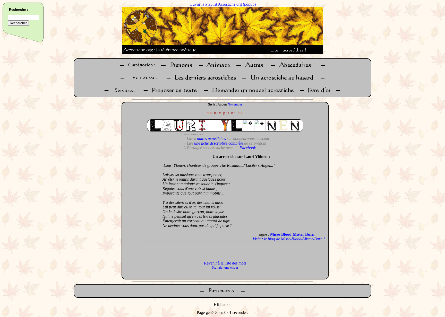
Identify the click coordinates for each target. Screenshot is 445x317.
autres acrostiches (211, 138)
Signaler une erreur (225, 267)
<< (209, 113)
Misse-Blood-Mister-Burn (292, 234)
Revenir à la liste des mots (225, 263)
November (235, 104)
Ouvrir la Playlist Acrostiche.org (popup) (223, 4)
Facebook (247, 148)
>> (240, 113)
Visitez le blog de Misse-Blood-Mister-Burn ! (289, 239)
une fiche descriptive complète (218, 143)
